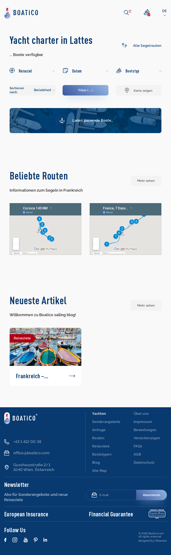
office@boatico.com (31, 453)
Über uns (141, 414)
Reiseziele (100, 446)
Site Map (99, 471)
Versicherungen (147, 438)
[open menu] (127, 12)
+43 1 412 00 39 (27, 441)
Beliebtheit (42, 90)
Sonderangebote (106, 422)
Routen (98, 438)
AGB (137, 454)
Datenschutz (144, 463)
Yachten (99, 414)
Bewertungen (145, 430)
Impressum (143, 422)
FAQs (138, 446)
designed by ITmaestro (152, 540)
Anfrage (99, 430)
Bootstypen (102, 454)
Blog (96, 463)
